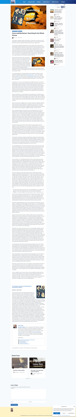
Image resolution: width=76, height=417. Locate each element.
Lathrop (35, 75)
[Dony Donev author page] (13, 37)
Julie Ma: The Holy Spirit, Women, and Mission (58, 18)
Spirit (24, 1)
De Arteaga (29, 74)
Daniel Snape (57, 14)
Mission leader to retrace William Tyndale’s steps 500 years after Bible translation (59, 55)
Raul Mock (57, 58)
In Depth (63, 1)
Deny (64, 413)
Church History (46, 1)
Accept (57, 413)
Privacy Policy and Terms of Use (66, 415)
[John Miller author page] (31, 373)
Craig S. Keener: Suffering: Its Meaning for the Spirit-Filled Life (59, 47)
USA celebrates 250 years (58, 61)
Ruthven (28, 75)
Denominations (56, 40)
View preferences (71, 413)
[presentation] (20, 363)
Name (12, 401)
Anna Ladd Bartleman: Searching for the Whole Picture (27, 339)
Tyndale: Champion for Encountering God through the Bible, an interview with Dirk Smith (58, 33)
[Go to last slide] (13, 368)
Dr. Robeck (19, 78)
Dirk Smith (57, 37)
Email (30, 401)
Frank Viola (57, 28)
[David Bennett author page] (14, 372)
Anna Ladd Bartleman (22, 341)
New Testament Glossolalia (23, 342)
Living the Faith (31, 1)
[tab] (27, 378)
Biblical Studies (55, 1)
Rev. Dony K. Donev (21, 327)
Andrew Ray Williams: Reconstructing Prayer (58, 12)
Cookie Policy (59, 415)
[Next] (44, 368)
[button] (74, 406)
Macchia (32, 75)
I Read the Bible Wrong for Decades (58, 25)
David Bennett (17, 372)
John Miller (33, 373)
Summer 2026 (60, 9)
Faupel (16, 75)
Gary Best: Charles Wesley (19, 370)
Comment (13, 388)
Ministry (39, 1)
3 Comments (32, 374)
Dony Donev (15, 37)
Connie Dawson (58, 21)
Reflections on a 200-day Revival (24, 340)
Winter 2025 (20, 31)
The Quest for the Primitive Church (24, 343)
